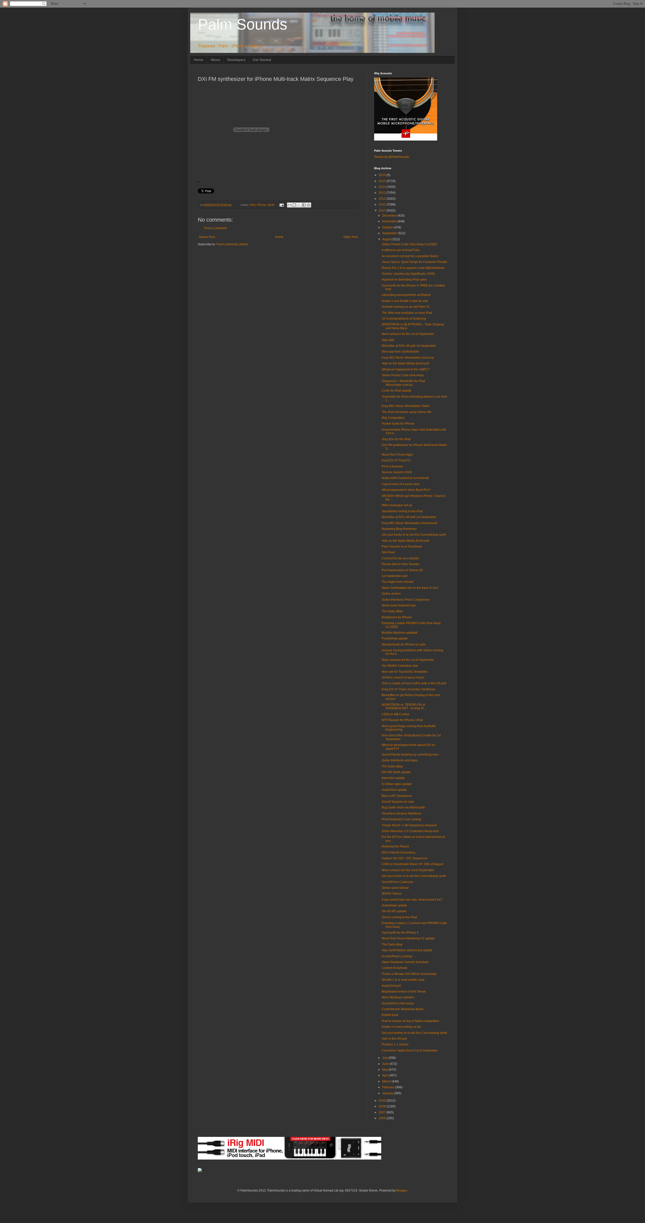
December (389, 215)
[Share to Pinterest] (308, 205)
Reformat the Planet (395, 846)
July (385, 1058)
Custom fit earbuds (394, 968)
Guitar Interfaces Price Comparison (406, 599)
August (387, 239)
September (390, 233)
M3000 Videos (392, 893)
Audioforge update (394, 905)
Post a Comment (215, 228)
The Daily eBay (392, 611)
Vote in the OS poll (394, 1038)
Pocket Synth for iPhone (398, 423)
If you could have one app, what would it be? (412, 899)
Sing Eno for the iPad (396, 439)
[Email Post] (281, 204)
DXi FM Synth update (396, 772)
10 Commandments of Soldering (404, 318)
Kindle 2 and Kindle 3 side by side (405, 301)
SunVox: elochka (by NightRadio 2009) (408, 274)
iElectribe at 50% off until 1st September (409, 346)
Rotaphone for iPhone (397, 617)
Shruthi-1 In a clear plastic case (403, 979)
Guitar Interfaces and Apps (400, 760)
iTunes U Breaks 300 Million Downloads (409, 974)
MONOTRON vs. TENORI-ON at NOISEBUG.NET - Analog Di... (404, 706)
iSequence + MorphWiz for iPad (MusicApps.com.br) (403, 382)
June (386, 1064)
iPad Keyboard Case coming (401, 819)
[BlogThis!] (294, 205)
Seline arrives (391, 593)
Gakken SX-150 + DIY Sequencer (405, 858)
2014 (382, 187)
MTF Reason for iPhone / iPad (402, 720)
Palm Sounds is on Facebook (402, 546)
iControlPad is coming (397, 956)
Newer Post (207, 237)
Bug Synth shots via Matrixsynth (403, 807)
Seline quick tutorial (395, 888)
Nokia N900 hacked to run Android (405, 478)
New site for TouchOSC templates (405, 671)
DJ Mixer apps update (397, 784)
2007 (382, 1112)
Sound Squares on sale (398, 801)
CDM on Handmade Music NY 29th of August (412, 864)
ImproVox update (393, 778)
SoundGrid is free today (398, 1003)
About (215, 60)
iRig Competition (393, 418)
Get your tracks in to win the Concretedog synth (414, 534)
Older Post (350, 237)
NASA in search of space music (403, 677)
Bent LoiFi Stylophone (397, 796)
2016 (382, 175)
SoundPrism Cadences (397, 882)
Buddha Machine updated (399, 632)
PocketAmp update (395, 638)
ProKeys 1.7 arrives (395, 1044)
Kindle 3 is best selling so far (401, 1027)
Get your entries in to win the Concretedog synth (414, 1033)
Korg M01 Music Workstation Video (406, 406)
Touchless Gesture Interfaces (401, 813)
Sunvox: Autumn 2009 (397, 472)
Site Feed (388, 552)
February (388, 1087)
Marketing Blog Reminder (399, 529)
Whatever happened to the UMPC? (406, 369)
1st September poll (394, 576)
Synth (270, 204)
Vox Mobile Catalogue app (400, 665)
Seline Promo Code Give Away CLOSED (409, 244)
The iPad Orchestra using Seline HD (406, 412)
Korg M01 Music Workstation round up (408, 357)
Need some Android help (399, 605)
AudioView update (394, 790)
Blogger (401, 1190)
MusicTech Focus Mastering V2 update (408, 938)
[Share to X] (299, 205)
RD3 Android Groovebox (398, 852)
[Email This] (289, 205)
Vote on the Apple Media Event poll (405, 363)
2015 (382, 181)
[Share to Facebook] (303, 205)
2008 (382, 1106)
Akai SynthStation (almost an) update (407, 950)
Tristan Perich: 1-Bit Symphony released (409, 825)
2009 (382, 1100)
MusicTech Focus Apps (397, 454)
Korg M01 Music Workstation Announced (409, 523)
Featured (206, 46)
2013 (382, 192)
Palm (223, 46)
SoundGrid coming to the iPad (402, 511)
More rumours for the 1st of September (408, 334)
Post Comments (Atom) (232, 244)
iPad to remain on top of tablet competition (410, 1021)
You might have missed (397, 582)
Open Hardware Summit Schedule (405, 962)
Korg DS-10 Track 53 (396, 460)
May (385, 1069)
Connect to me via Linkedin (400, 558)
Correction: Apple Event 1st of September (410, 1050)
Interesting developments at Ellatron (406, 295)
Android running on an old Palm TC (406, 307)
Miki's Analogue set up (397, 505)
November (389, 221)
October (388, 227)
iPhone (238, 46)
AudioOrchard (391, 986)
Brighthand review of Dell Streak (404, 991)
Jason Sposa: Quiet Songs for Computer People (414, 262)
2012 (382, 198)
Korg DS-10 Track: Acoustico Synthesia (408, 689)
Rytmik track (390, 1015)
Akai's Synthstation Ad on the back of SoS (410, 588)
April (385, 1075)
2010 (382, 210)
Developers (236, 60)
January (388, 1093)
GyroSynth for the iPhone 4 (400, 932)
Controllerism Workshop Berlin (403, 1009)
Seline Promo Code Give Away (403, 375)
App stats (388, 340)
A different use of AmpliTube (401, 250)
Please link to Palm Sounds (400, 564)
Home (198, 60)
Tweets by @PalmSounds (391, 157)
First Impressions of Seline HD (402, 570)
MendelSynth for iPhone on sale (404, 644)
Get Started (262, 60)
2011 (382, 204)
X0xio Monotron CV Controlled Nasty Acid (410, 831)
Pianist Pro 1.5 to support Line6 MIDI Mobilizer (413, 268)
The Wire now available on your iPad (407, 313)
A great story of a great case (401, 484)
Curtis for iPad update (396, 390)
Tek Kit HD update (394, 911)
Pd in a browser (392, 466)
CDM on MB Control (395, 714)
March (387, 1081)
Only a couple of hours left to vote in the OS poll (414, 683)
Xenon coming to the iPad (399, 917)
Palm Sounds (242, 24)
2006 (382, 1118)
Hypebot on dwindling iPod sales (404, 279)
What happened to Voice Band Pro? (406, 490)
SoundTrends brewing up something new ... (411, 754)
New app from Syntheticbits (400, 351)
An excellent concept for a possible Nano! (410, 256)
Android (255, 46)
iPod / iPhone (258, 204)
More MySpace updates (398, 997)
